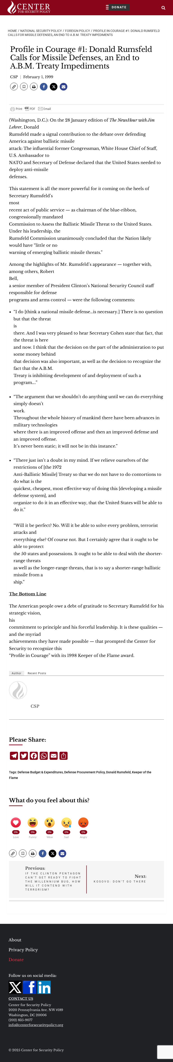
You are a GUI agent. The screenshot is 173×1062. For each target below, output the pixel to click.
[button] (14, 86)
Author (16, 673)
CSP (14, 77)
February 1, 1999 (38, 77)
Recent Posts (37, 673)
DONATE (119, 7)
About (15, 940)
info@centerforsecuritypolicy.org (36, 1025)
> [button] (163, 8)
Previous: (53, 878)
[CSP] (18, 689)
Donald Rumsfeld (118, 772)
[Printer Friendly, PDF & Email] (31, 108)
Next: (120, 878)
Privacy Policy (23, 949)
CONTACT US (21, 999)
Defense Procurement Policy (84, 772)
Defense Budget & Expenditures (40, 772)
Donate (16, 959)
